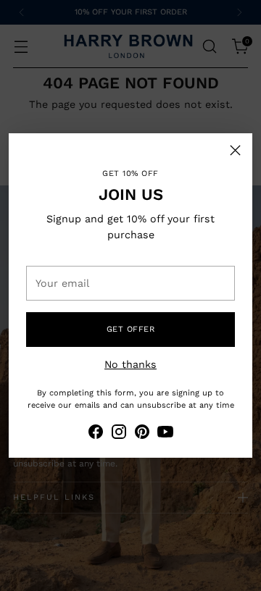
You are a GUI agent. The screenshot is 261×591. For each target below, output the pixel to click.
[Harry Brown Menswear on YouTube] (165, 434)
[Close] (235, 150)
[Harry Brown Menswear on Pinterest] (142, 434)
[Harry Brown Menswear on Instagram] (119, 434)
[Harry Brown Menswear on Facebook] (95, 434)
